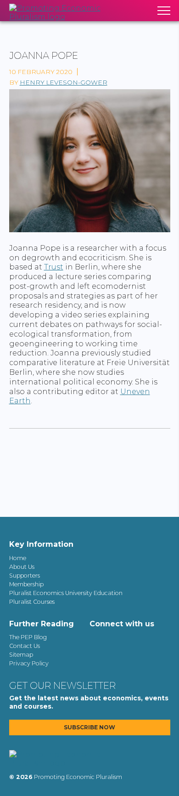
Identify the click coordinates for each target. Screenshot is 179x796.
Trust (53, 267)
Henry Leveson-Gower (63, 82)
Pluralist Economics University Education (66, 593)
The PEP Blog (28, 637)
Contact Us (24, 645)
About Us (21, 566)
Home (17, 558)
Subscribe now (89, 727)
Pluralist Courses (32, 601)
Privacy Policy (29, 663)
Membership (26, 584)
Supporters (24, 575)
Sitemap (21, 654)
